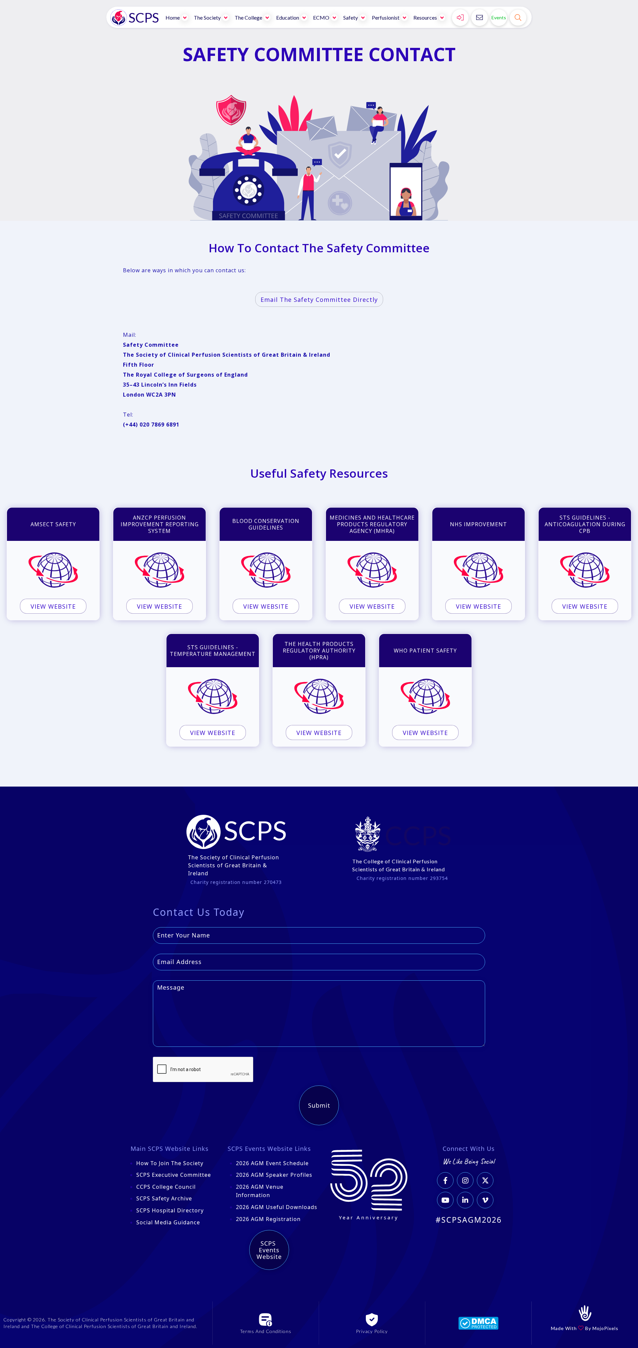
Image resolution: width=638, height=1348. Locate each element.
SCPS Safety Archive (164, 1198)
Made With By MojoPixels (584, 1328)
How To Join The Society (169, 1163)
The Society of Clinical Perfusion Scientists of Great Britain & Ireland (233, 865)
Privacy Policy (372, 1331)
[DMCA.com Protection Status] (478, 1322)
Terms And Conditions (265, 1331)
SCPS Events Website (269, 1250)
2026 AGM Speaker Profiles (274, 1174)
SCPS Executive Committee (173, 1174)
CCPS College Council (166, 1186)
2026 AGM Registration (268, 1219)
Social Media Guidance (168, 1222)
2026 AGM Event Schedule (272, 1163)
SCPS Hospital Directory (170, 1210)
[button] (177, 17)
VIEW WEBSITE (53, 606)
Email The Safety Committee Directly (319, 300)
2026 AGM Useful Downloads (276, 1207)
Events (498, 17)
